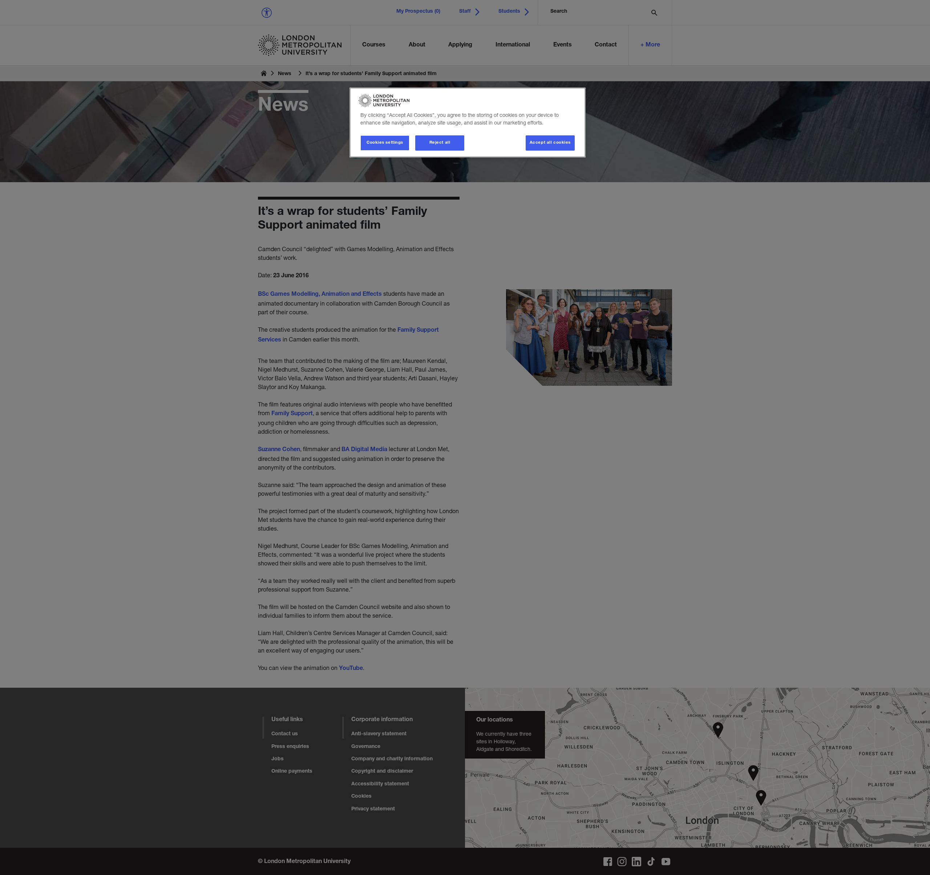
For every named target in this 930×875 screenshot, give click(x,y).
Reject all (439, 143)
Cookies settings (385, 143)
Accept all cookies (550, 143)
